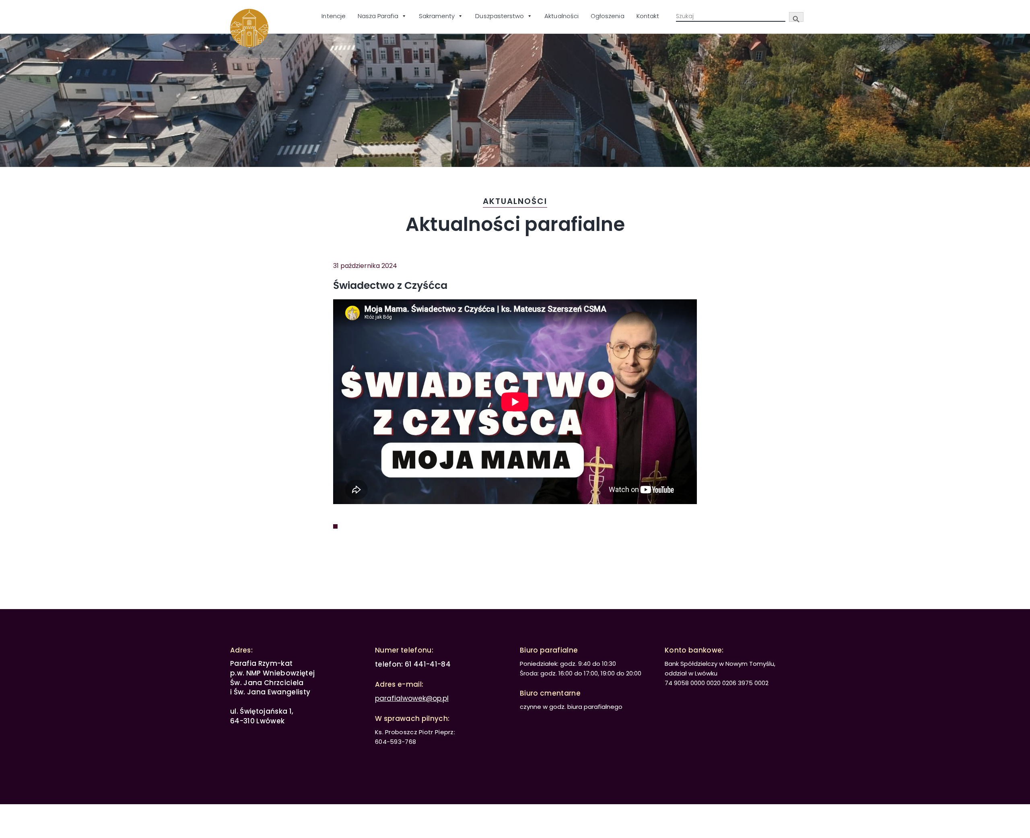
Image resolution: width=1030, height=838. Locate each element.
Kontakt (648, 16)
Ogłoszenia (607, 16)
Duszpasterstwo (499, 16)
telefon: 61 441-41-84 (413, 664)
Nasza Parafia (378, 16)
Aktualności (561, 16)
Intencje (333, 16)
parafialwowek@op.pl (412, 698)
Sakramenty (437, 16)
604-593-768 (395, 741)
